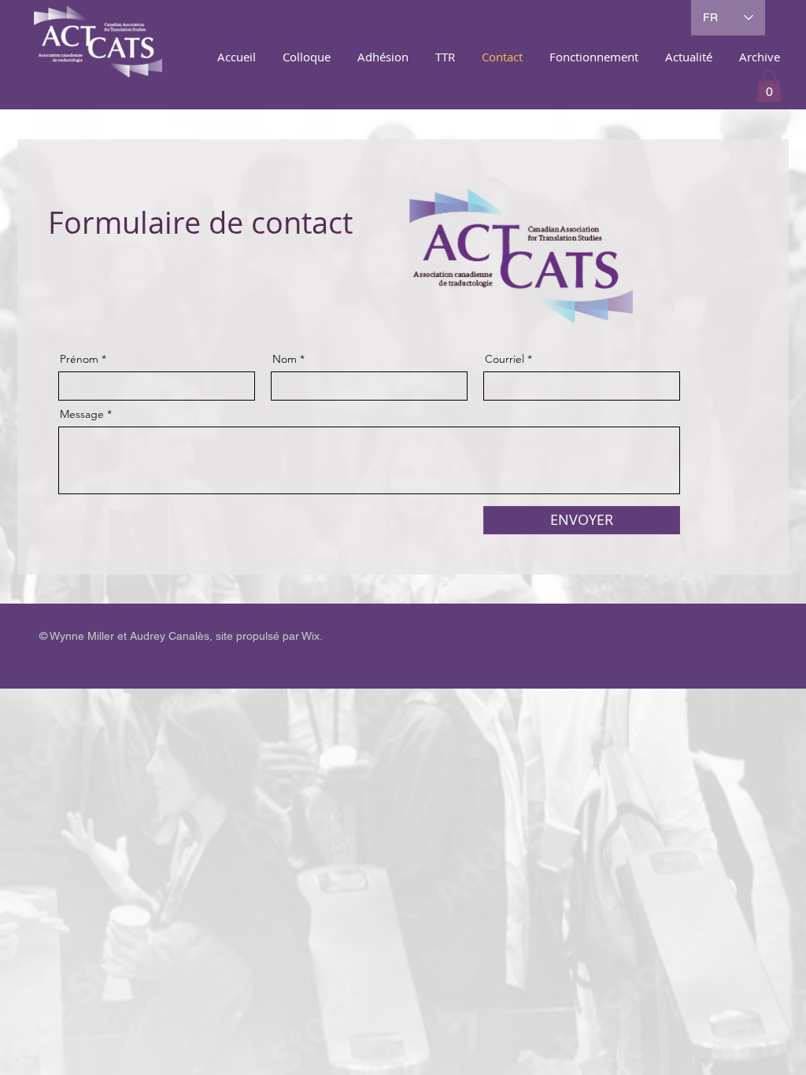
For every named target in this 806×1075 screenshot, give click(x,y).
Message (82, 413)
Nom (284, 358)
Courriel (504, 358)
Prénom (79, 358)
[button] (769, 86)
